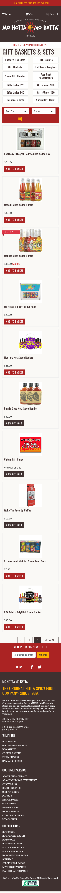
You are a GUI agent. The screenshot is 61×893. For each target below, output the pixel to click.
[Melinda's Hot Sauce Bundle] (30, 240)
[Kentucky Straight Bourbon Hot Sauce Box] (30, 138)
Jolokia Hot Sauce (13, 863)
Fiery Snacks (10, 757)
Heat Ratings (10, 811)
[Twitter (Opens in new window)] (41, 666)
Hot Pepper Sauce (13, 836)
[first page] (21, 640)
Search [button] (54, 14)
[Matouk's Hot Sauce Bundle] (30, 189)
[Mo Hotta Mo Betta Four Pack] (30, 291)
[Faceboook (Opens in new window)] (33, 666)
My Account (9, 819)
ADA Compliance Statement (19, 780)
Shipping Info (10, 792)
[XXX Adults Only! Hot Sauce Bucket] (30, 597)
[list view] (13, 119)
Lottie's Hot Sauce (14, 867)
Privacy (7, 796)
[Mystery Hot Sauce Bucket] (30, 342)
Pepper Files (10, 807)
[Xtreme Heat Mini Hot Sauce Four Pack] (30, 546)
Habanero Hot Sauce (15, 855)
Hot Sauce (8, 832)
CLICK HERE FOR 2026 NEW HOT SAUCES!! (31, 3)
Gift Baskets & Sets (14, 745)
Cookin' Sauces (11, 753)
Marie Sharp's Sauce (15, 871)
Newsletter (10, 799)
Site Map (7, 859)
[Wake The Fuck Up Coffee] (30, 495)
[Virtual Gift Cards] (30, 444)
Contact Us (9, 784)
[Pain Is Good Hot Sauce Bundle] (30, 393)
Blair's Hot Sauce (13, 847)
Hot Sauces (9, 741)
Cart (32, 14)
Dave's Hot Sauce (12, 851)
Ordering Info (11, 788)
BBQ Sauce (8, 839)
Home (16, 45)
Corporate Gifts (13, 815)
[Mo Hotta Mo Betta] (30, 27)
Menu (8, 14)
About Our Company (14, 776)
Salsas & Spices (12, 761)
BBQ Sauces (9, 749)
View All (50, 640)
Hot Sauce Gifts (12, 843)
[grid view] (19, 119)
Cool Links (9, 803)
